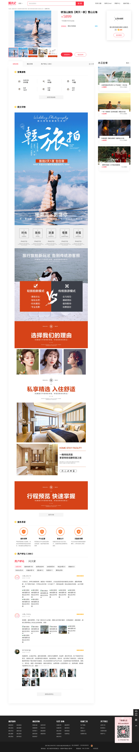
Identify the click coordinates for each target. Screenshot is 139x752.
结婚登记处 (83, 733)
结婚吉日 (82, 731)
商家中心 (117, 3)
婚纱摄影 (19, 728)
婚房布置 (43, 725)
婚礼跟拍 (19, 733)
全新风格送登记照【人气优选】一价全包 (114, 85)
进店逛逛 (119, 35)
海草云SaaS (108, 3)
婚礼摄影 (10, 733)
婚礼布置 (58, 731)
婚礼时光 (58, 736)
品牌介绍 (102, 725)
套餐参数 (15, 64)
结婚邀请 (58, 733)
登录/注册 (98, 3)
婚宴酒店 (10, 725)
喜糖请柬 (34, 728)
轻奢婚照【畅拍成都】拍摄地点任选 (112, 138)
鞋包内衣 (43, 728)
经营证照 (95, 748)
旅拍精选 (19, 725)
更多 (127, 63)
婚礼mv (82, 728)
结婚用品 (67, 733)
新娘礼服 (34, 725)
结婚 (9, 8)
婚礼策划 (10, 728)
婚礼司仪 (10, 731)
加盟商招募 (103, 731)
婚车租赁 (19, 736)
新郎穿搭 (34, 733)
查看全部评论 (49, 694)
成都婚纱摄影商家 (22, 8)
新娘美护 (34, 736)
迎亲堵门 (34, 731)
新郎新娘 (67, 731)
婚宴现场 (43, 733)
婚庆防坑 (67, 728)
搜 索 (80, 3)
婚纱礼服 (19, 731)
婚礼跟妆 (10, 736)
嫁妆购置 (43, 731)
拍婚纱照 (58, 728)
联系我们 (102, 728)
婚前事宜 (67, 725)
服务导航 (126, 3)
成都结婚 (14, 8)
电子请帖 (82, 725)
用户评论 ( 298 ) (46, 64)
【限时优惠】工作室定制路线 (110, 165)
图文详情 (30, 64)
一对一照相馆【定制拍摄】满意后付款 (113, 111)
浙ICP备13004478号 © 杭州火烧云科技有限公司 (58, 745)
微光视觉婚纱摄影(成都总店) (35, 8)
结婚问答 (58, 725)
